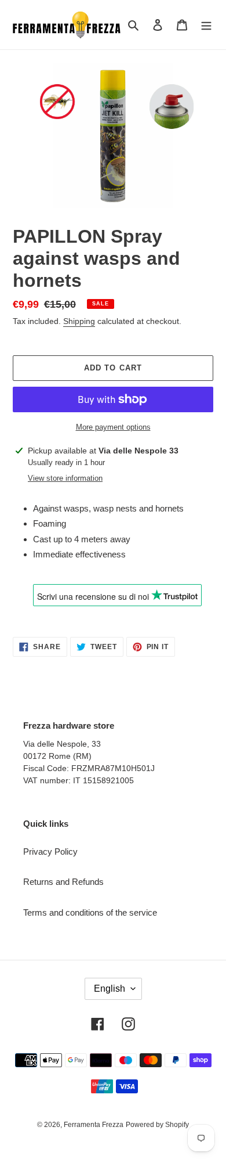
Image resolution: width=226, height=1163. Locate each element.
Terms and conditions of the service (90, 912)
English (109, 988)
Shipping (79, 321)
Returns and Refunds (63, 882)
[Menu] (206, 24)
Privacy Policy (50, 851)
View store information (65, 478)
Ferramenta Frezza (93, 1125)
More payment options (113, 427)
